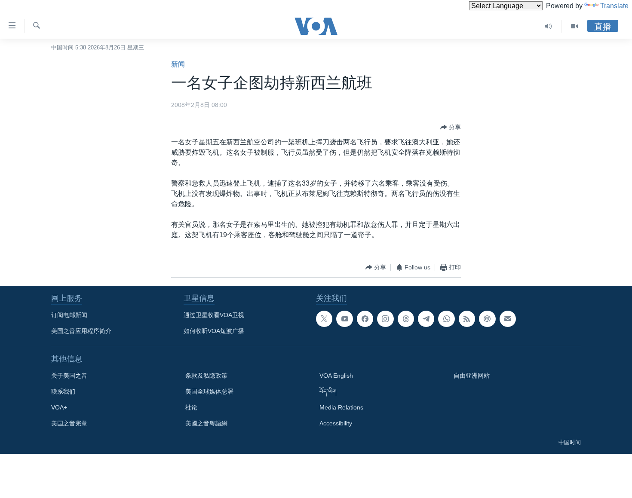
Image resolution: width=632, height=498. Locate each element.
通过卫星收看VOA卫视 (214, 315)
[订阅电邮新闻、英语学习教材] (508, 319)
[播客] (487, 319)
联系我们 (63, 391)
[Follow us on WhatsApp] (446, 319)
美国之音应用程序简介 (81, 330)
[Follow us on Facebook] (365, 319)
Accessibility (335, 423)
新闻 (178, 64)
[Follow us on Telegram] (426, 319)
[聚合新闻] (467, 319)
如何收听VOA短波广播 (214, 330)
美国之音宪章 (69, 423)
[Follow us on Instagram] (385, 319)
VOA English (336, 375)
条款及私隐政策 (206, 375)
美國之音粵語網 (206, 423)
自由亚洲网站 (472, 375)
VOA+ (59, 407)
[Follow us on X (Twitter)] (324, 319)
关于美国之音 (69, 375)
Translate (614, 5)
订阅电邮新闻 (69, 315)
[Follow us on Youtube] (344, 319)
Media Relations (341, 407)
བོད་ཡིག (328, 391)
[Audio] (548, 26)
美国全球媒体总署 (209, 391)
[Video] (574, 26)
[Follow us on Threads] (406, 319)
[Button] (450, 127)
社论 (191, 407)
